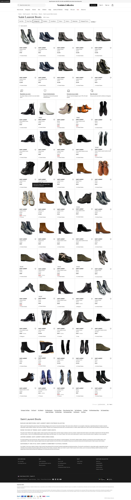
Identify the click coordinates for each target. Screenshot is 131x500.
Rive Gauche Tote (68, 410)
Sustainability (99, 463)
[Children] (47, 9)
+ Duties (43, 184)
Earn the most (93, 94)
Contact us (79, 463)
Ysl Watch (40, 410)
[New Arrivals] (24, 9)
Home (19, 14)
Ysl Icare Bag (57, 410)
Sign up (107, 5)
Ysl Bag (85, 410)
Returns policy (42, 465)
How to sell (60, 461)
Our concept (20, 461)
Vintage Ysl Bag (25, 410)
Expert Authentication (49, 94)
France (18, 498)
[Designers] (31, 9)
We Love (73, 9)
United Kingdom (23, 498)
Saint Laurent (26, 14)
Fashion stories (99, 469)
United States (29, 498)
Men (39, 9)
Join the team (99, 467)
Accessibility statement (23, 479)
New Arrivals (20, 9)
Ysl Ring (83, 412)
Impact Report (99, 465)
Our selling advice (62, 463)
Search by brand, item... (25, 5)
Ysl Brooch (76, 412)
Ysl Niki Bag (58, 412)
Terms (38, 479)
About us (98, 461)
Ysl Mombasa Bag (94, 410)
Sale (78, 9)
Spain (38, 498)
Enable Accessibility (5, 1)
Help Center (79, 461)
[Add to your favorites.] (35, 48)
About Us (83, 9)
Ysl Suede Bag (105, 410)
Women (34, 9)
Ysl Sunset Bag (67, 412)
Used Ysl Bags (49, 412)
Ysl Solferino (78, 410)
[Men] (41, 9)
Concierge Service (22, 463)
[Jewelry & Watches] (63, 9)
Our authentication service (45, 463)
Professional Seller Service (64, 467)
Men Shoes (34, 14)
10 (107, 404)
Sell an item (93, 5)
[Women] (37, 9)
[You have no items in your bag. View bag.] (112, 5)
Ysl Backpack (48, 410)
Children (44, 9)
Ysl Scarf (33, 410)
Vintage (66, 9)
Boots (40, 14)
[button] (112, 5)
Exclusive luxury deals (72, 94)
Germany (34, 498)
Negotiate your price (25, 94)
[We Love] (75, 9)
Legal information (32, 479)
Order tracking (42, 461)
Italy (41, 498)
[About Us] (86, 9)
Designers (27, 9)
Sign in (101, 5)
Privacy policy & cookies (46, 479)
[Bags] (52, 9)
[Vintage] (69, 9)
